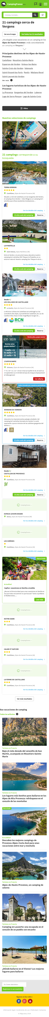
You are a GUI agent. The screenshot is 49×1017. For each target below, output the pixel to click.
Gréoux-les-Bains (29, 64)
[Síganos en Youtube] (30, 1001)
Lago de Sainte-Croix (32, 96)
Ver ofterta (39, 379)
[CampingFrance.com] (24, 4)
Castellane (7, 60)
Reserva (40, 215)
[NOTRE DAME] (24, 610)
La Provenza (7, 92)
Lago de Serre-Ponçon (12, 96)
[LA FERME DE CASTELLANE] (24, 671)
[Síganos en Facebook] (19, 1001)
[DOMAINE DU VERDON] (24, 395)
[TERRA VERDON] (24, 172)
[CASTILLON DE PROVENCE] (24, 456)
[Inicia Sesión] (41, 4)
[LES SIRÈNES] (24, 532)
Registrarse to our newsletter (12, 989)
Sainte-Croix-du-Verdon (12, 68)
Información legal (9, 1010)
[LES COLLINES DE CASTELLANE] (24, 285)
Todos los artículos (7, 714)
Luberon (38, 92)
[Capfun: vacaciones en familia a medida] (24, 568)
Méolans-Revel (37, 72)
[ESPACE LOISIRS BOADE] (24, 505)
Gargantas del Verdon (23, 92)
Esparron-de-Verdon (11, 64)
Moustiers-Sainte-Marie (23, 60)
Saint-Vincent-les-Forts (12, 72)
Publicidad (34, 1010)
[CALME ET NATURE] (24, 640)
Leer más (39, 599)
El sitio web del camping (23, 215)
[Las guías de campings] (36, 4)
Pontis (27, 72)
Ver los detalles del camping (33, 210)
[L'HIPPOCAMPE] (24, 346)
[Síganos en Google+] (24, 1001)
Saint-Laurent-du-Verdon (13, 76)
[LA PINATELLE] (24, 231)
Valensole (28, 68)
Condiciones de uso (23, 1010)
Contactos (42, 1010)
